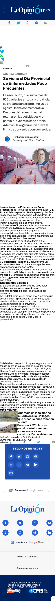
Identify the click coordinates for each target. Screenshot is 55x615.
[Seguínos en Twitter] (19, 456)
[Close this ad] (53, 598)
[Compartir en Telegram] (27, 59)
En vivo (46, 10)
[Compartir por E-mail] (27, 63)
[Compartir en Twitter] (27, 52)
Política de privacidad (27, 557)
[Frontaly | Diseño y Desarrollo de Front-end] (14, 591)
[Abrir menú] (10, 10)
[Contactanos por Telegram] (27, 465)
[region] (27, 36)
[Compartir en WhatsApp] (27, 55)
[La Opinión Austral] (27, 10)
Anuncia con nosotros (27, 568)
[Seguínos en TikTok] (11, 465)
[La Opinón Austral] (27, 509)
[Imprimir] (27, 66)
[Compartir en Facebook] (27, 48)
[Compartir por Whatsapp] (27, 23)
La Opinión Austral (27, 137)
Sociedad (7, 69)
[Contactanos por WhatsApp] (19, 465)
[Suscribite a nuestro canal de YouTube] (36, 456)
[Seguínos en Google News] (11, 473)
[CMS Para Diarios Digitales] (38, 591)
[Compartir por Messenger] (37, 23)
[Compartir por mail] (46, 23)
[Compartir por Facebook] (9, 23)
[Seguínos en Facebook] (11, 456)
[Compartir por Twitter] (18, 23)
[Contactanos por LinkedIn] (36, 465)
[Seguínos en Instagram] (27, 456)
